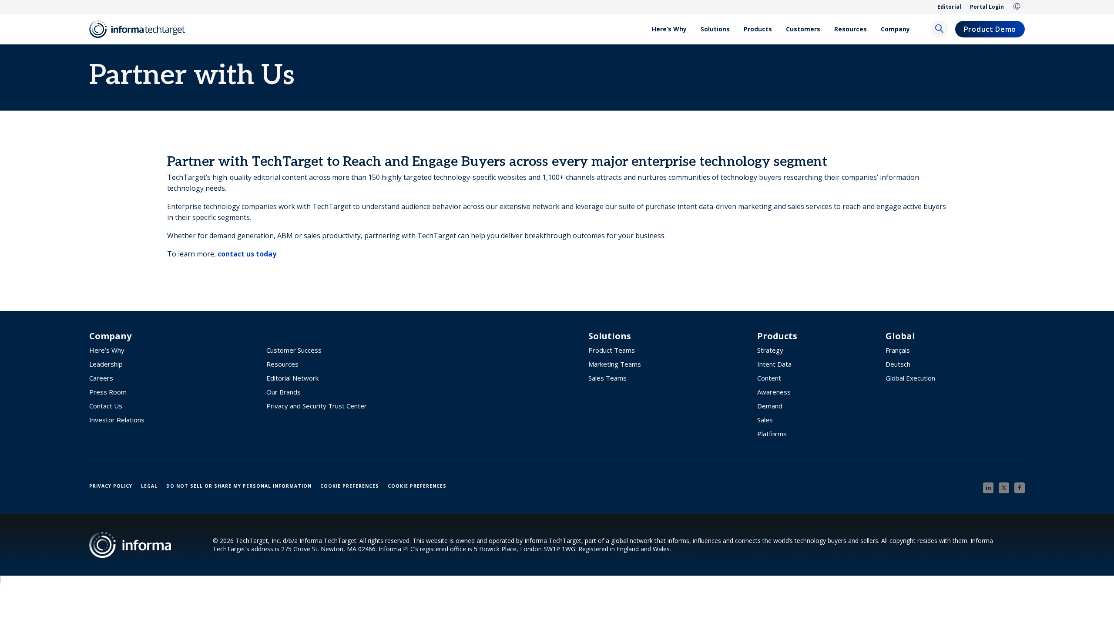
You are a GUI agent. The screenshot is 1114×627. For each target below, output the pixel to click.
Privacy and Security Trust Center (316, 405)
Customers (803, 29)
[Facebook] (1019, 487)
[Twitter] (1004, 487)
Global (1017, 7)
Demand (769, 405)
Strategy (770, 350)
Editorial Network (292, 378)
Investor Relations (116, 419)
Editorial (949, 6)
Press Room (108, 392)
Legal (149, 486)
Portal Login (987, 6)
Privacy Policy (110, 486)
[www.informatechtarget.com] (141, 29)
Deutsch (898, 364)
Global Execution (910, 378)
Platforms (772, 433)
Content (769, 378)
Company (895, 29)
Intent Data (774, 364)
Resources (850, 29)
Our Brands (283, 392)
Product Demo (990, 29)
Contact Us (105, 405)
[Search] (939, 29)
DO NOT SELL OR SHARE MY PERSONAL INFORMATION (239, 486)
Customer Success (294, 350)
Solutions (715, 29)
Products (758, 29)
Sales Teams (607, 378)
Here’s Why (669, 29)
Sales (765, 419)
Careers (101, 378)
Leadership (106, 364)
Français (898, 350)
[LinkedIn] (988, 487)
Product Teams (611, 350)
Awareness (774, 392)
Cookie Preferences (349, 486)
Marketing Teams (614, 364)
